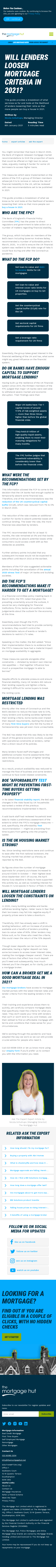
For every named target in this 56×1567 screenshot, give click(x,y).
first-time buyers (20, 724)
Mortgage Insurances (11, 1492)
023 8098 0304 (9, 1455)
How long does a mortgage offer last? (28, 1185)
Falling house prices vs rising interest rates (30, 1207)
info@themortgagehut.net (14, 1460)
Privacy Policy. (34, 14)
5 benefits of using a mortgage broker (28, 1215)
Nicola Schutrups (14, 118)
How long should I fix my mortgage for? (29, 1148)
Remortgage (7, 1442)
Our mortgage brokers (14, 987)
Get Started (11, 1337)
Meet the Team (9, 1498)
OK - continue (13, 19)
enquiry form (13, 1050)
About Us (6, 1486)
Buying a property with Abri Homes (27, 1155)
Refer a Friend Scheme (12, 1495)
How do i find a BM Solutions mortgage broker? (30, 1178)
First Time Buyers (10, 1436)
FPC (17, 221)
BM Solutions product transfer (24, 1200)
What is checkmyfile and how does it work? (30, 1163)
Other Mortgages (9, 1445)
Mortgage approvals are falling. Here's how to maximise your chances (30, 1170)
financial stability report (27, 799)
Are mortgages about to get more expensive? (30, 1193)
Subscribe (46, 1414)
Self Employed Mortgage (13, 1439)
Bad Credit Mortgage (11, 1433)
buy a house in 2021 (12, 207)
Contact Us (7, 1489)
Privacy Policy (8, 1501)
